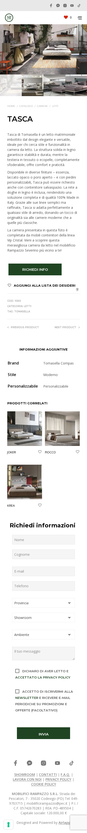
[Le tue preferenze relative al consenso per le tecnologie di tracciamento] (8, 824)
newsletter (26, 698)
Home (11, 106)
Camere (42, 106)
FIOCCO (50, 452)
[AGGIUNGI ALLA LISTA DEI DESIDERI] (40, 452)
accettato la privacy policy (42, 677)
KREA (11, 505)
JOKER (11, 452)
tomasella (22, 311)
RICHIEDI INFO (35, 269)
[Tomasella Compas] (77, 289)
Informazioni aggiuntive (43, 349)
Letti (55, 106)
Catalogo (26, 106)
